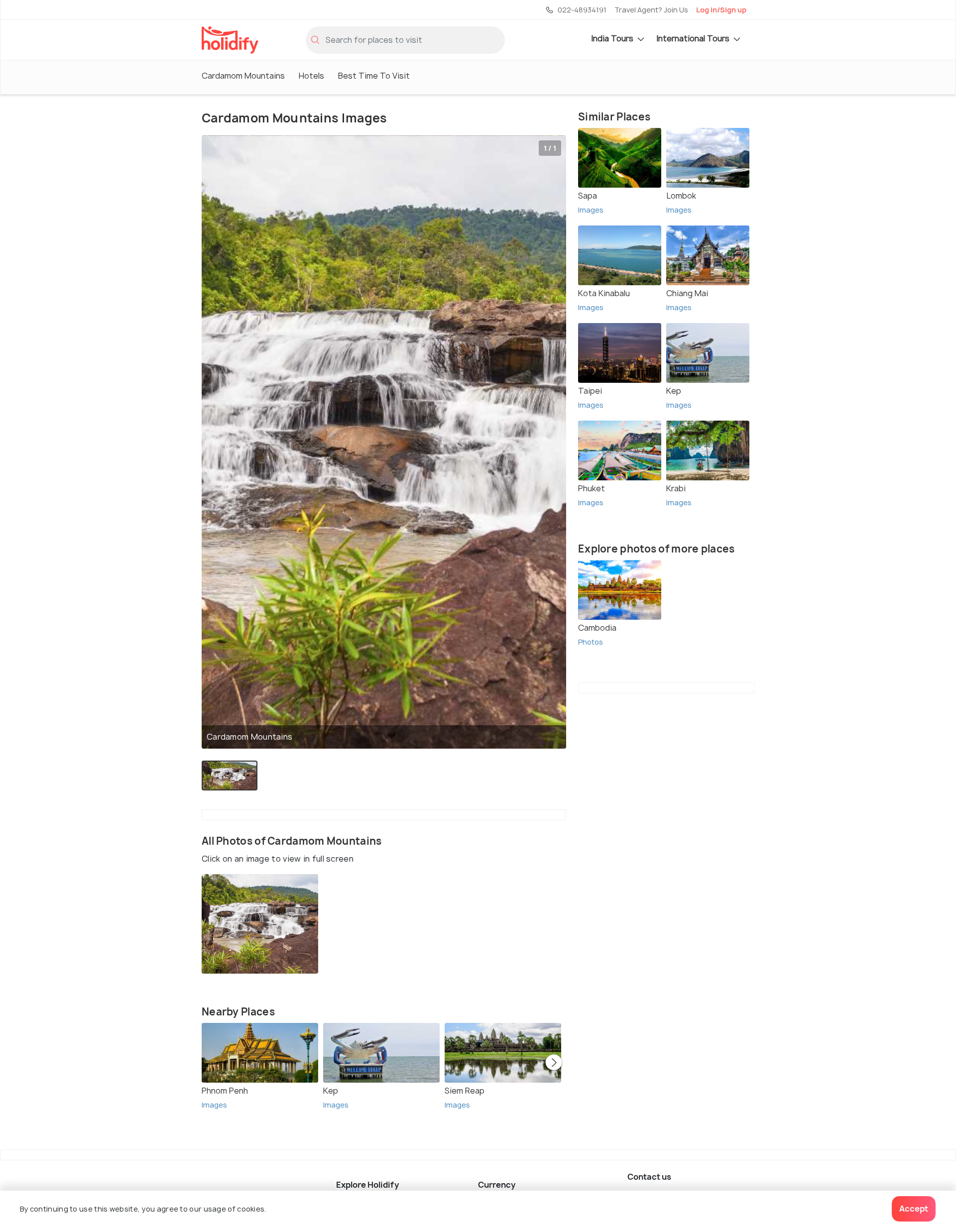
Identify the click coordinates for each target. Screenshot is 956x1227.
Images (214, 1105)
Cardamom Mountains (243, 75)
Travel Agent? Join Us (651, 9)
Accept (913, 1208)
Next (554, 1063)
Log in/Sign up (721, 9)
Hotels (311, 75)
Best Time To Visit (374, 75)
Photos (590, 642)
